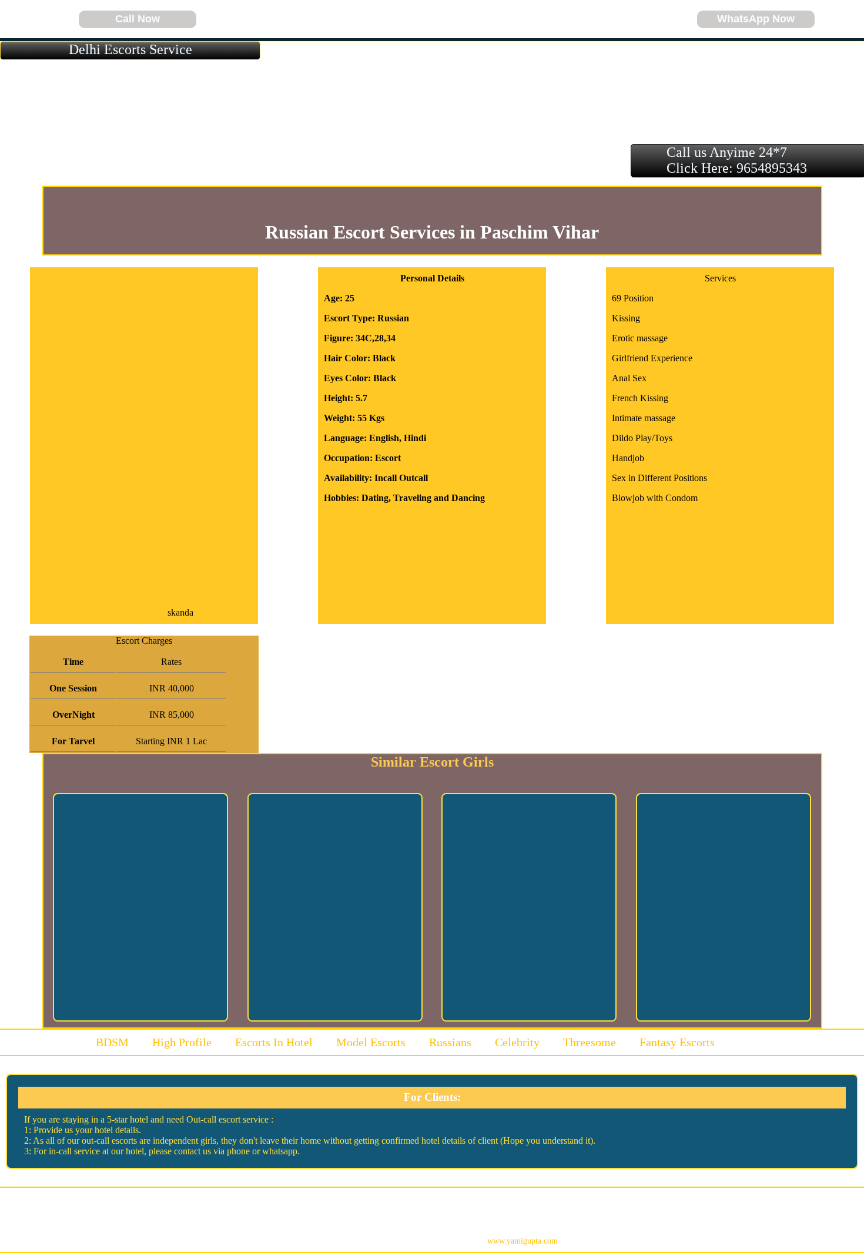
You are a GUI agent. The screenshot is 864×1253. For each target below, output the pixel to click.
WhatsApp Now (756, 19)
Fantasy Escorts (677, 1042)
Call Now (137, 19)
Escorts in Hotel (274, 1042)
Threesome (589, 1042)
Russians (450, 1042)
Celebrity (517, 1042)
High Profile (182, 1042)
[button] (17, 19)
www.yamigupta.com (522, 1241)
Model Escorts (371, 1042)
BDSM (112, 1042)
